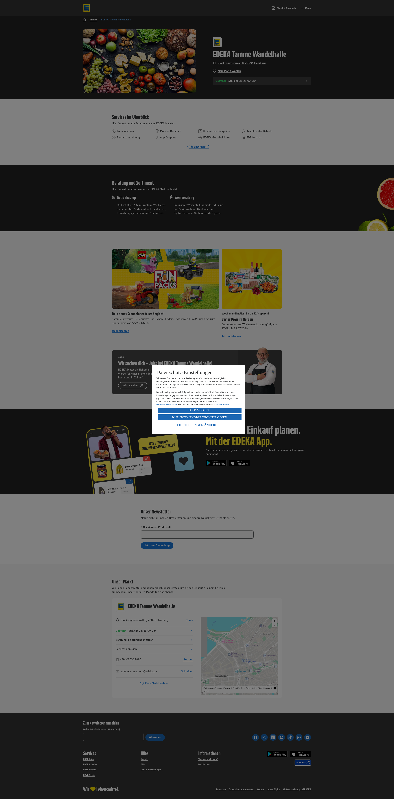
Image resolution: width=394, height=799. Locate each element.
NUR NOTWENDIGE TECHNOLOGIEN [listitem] (199, 417)
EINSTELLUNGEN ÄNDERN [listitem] (197, 425)
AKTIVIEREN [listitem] (199, 410)
